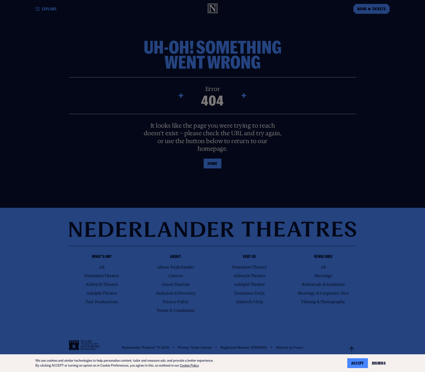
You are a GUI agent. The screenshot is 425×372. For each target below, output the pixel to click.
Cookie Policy (189, 365)
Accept (357, 363)
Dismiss (379, 363)
